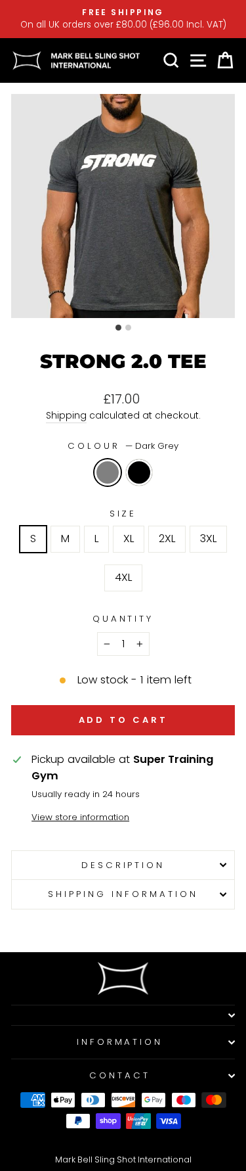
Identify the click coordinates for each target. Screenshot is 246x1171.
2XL (167, 538)
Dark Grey (107, 472)
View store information (80, 817)
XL (128, 538)
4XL (123, 577)
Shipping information (123, 894)
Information (120, 1042)
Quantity (123, 618)
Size (123, 513)
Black (139, 472)
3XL (208, 538)
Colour (123, 446)
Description (123, 865)
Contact (119, 1075)
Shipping (66, 415)
